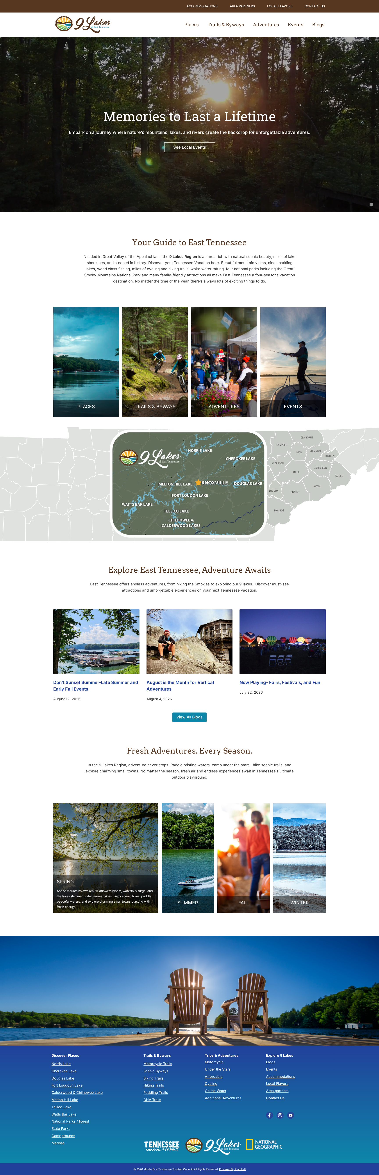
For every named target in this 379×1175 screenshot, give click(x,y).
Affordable (213, 1076)
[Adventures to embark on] (224, 362)
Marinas (58, 1143)
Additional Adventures (223, 1098)
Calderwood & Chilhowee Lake (77, 1092)
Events (295, 24)
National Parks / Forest (70, 1121)
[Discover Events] (293, 362)
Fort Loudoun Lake (67, 1085)
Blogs (270, 1062)
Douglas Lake (63, 1078)
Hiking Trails (153, 1085)
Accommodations (202, 6)
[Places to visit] (86, 362)
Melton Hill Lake (65, 1100)
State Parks (61, 1128)
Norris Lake (61, 1064)
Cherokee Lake (64, 1071)
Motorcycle (214, 1062)
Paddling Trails (155, 1092)
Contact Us (315, 6)
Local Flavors (279, 6)
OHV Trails (152, 1100)
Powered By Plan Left (232, 1169)
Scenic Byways (155, 1071)
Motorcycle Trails (157, 1064)
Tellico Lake (61, 1107)
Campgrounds (63, 1136)
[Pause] (371, 204)
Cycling (211, 1083)
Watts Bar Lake (64, 1114)
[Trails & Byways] (155, 362)
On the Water (215, 1091)
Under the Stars (218, 1069)
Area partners (242, 6)
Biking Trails (153, 1078)
